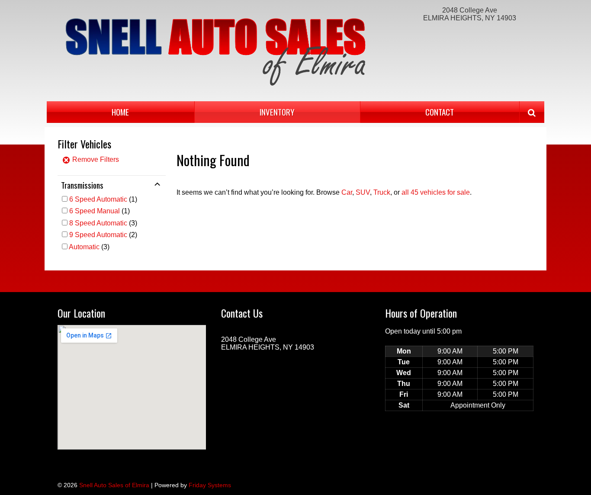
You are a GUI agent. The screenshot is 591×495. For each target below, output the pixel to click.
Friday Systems (210, 485)
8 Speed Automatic (98, 223)
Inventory (277, 112)
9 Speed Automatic (98, 234)
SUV (363, 192)
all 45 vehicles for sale (435, 192)
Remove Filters (95, 159)
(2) (103, 234)
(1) (103, 199)
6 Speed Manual (94, 211)
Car (346, 192)
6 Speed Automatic (98, 199)
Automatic (84, 247)
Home (120, 112)
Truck (381, 192)
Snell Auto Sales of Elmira (114, 485)
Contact (439, 112)
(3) (103, 223)
